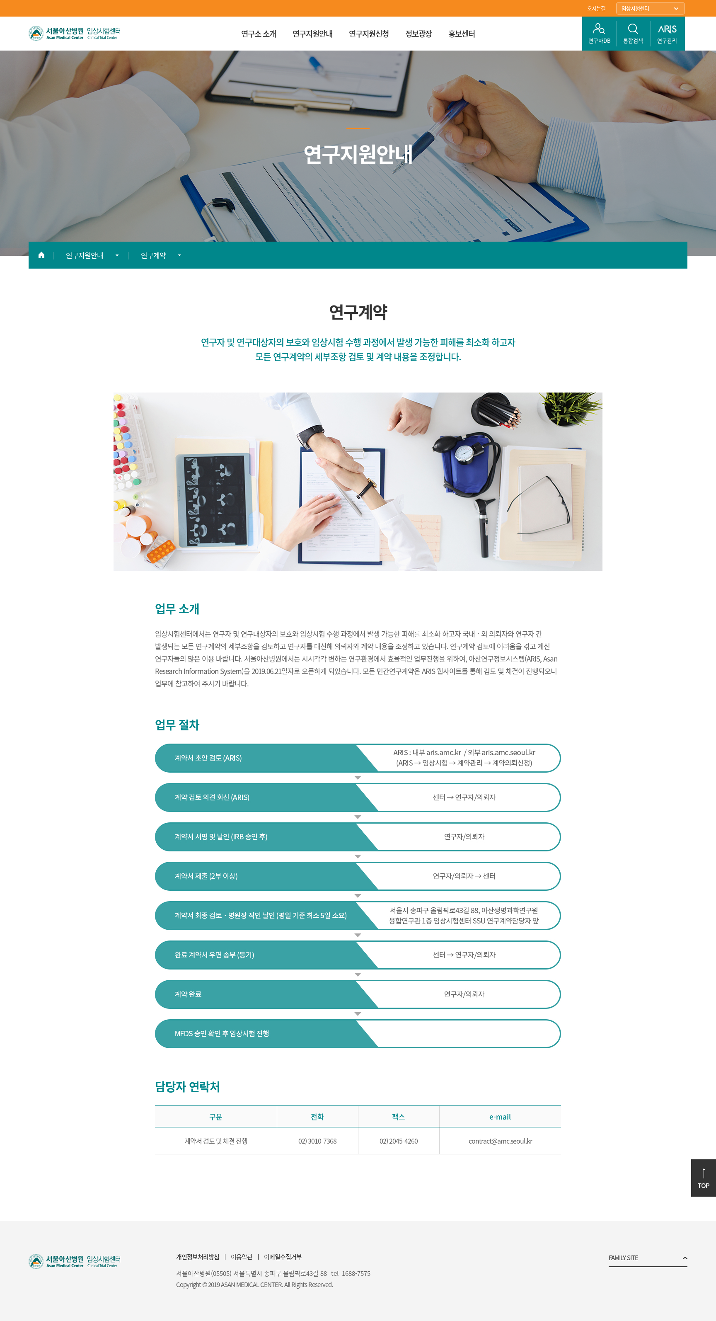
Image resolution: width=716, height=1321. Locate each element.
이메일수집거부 (283, 1256)
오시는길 (596, 8)
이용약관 (241, 1256)
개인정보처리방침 (197, 1256)
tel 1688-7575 (350, 1273)
